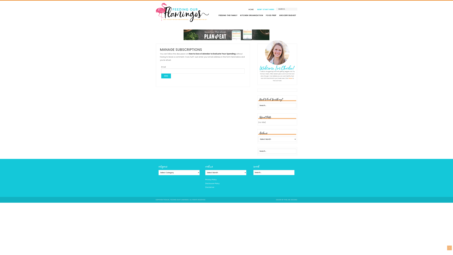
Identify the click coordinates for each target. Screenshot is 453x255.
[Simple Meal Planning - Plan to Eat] (226, 39)
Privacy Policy (211, 179)
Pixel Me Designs (290, 200)
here (290, 78)
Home (251, 9)
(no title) (262, 122)
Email (163, 67)
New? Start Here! (265, 9)
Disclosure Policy (212, 183)
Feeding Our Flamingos (182, 12)
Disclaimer (209, 187)
